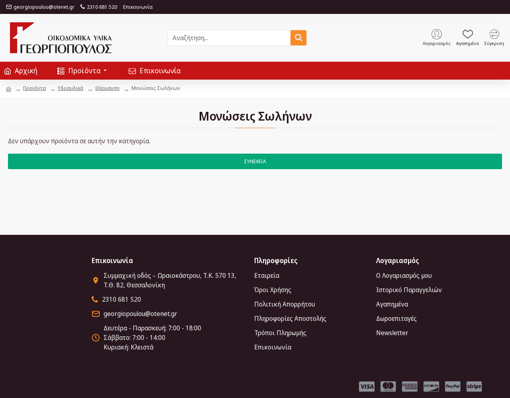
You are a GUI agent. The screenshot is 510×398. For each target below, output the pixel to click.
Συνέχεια (255, 161)
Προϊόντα (34, 88)
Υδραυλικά (70, 88)
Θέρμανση (107, 88)
